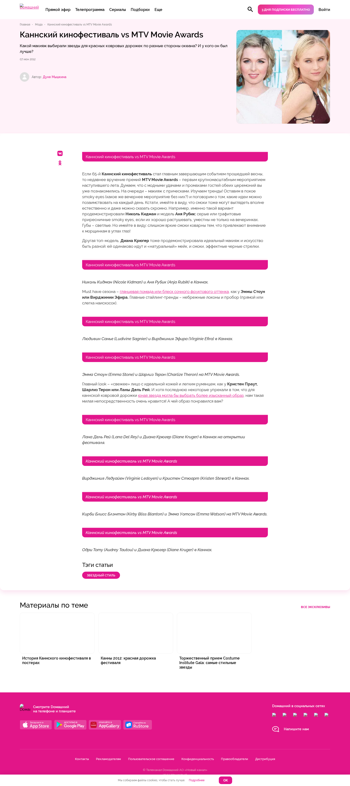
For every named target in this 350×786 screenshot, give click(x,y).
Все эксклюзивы (315, 607)
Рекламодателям (108, 759)
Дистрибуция (265, 759)
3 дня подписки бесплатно (286, 9)
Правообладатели (234, 759)
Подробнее (197, 780)
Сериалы (117, 9)
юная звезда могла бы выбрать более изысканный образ (191, 395)
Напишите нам (296, 729)
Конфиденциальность (197, 759)
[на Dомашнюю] (29, 7)
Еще (158, 9)
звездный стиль (101, 575)
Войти (324, 9)
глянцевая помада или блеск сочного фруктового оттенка (174, 291)
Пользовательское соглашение (151, 759)
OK (225, 780)
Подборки (140, 9)
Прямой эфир (57, 9)
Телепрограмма (90, 9)
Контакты (82, 759)
